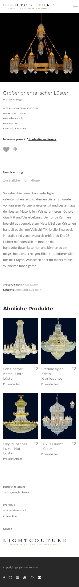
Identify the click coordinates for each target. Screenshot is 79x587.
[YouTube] (25, 577)
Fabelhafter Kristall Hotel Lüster (13, 373)
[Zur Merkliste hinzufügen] (6, 149)
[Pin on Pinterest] (15, 149)
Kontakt (7, 528)
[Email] (39, 577)
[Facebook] (4, 577)
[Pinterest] (17, 577)
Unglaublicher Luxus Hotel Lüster (15, 448)
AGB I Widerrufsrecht (15, 510)
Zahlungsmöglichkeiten (16, 492)
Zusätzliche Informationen (22, 180)
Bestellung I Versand (14, 486)
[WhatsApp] (32, 577)
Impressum (9, 504)
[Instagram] (10, 577)
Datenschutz (10, 516)
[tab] (39, 172)
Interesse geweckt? (29, 139)
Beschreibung (13, 172)
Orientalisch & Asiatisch (28, 289)
